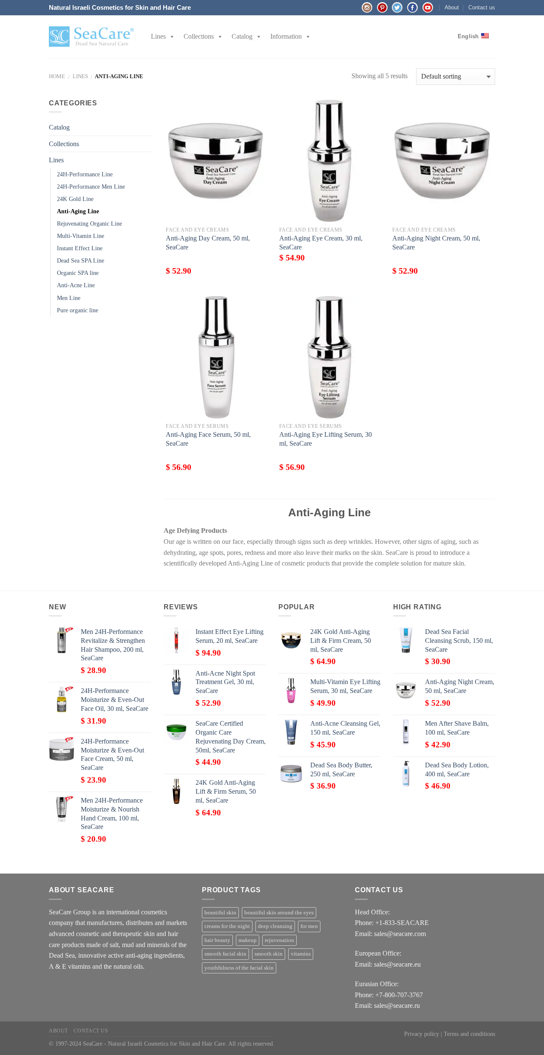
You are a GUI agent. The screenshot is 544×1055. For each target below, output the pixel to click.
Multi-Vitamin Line (80, 235)
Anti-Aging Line (78, 211)
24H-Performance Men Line (91, 186)
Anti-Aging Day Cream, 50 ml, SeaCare (208, 243)
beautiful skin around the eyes (279, 913)
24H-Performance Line (85, 174)
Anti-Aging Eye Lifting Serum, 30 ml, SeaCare (325, 439)
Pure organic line (77, 310)
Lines (158, 36)
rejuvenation (279, 940)
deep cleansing (275, 926)
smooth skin (269, 954)
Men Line (68, 297)
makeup (247, 940)
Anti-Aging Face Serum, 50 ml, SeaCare (208, 439)
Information (286, 36)
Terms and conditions (469, 1033)
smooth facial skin (225, 954)
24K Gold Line (75, 198)
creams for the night (227, 926)
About (452, 7)
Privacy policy (421, 1033)
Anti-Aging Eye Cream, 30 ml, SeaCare (321, 243)
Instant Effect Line (79, 248)
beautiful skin (220, 913)
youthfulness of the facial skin (239, 968)
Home (57, 76)
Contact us (481, 7)
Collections (199, 36)
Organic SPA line (78, 272)
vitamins (301, 954)
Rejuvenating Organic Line (89, 223)
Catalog (242, 36)
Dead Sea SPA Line (80, 260)
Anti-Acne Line (76, 285)
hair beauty (217, 940)
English (468, 36)
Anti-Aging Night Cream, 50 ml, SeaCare (436, 243)
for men (309, 926)
